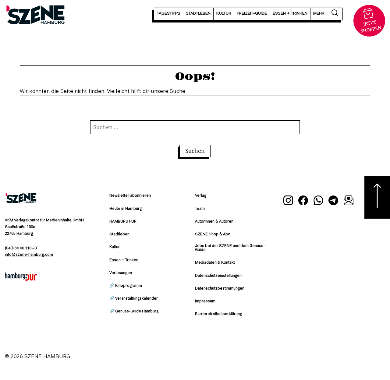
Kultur (114, 247)
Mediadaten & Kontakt (215, 263)
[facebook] (303, 201)
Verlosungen (120, 273)
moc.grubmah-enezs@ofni (29, 255)
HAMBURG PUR (122, 221)
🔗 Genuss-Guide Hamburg (133, 311)
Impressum (205, 301)
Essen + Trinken (123, 260)
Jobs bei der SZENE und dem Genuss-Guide (230, 248)
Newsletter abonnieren (130, 196)
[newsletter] (348, 201)
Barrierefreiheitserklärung (218, 314)
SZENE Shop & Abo (212, 234)
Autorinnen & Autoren (214, 221)
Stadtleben (119, 234)
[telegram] (333, 201)
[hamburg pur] (21, 279)
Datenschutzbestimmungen (219, 288)
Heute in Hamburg (125, 209)
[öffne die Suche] (334, 14)
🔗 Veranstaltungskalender (133, 299)
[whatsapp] (318, 201)
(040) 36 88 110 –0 (21, 248)
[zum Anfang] (377, 197)
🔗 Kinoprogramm (125, 286)
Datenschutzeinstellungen (218, 276)
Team (200, 209)
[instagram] (288, 201)
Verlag (200, 196)
